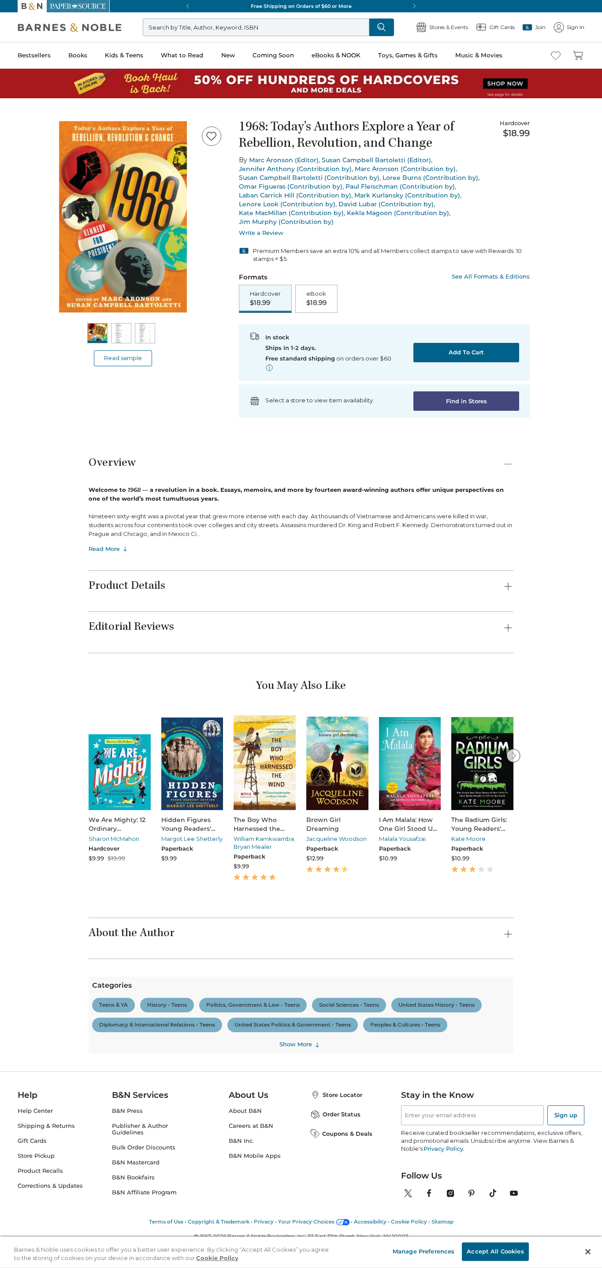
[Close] (12, 61)
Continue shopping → (34, 110)
